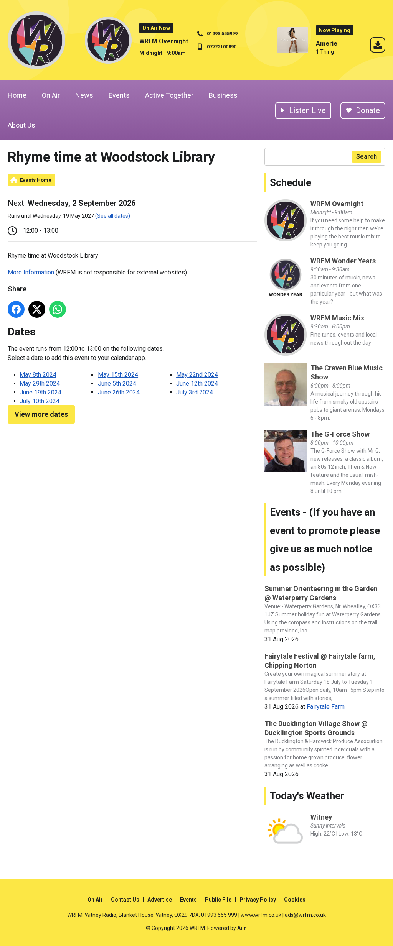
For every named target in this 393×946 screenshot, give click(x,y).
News (84, 95)
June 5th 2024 (117, 383)
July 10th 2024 (39, 401)
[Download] (377, 46)
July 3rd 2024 (194, 392)
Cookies (294, 900)
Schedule (290, 182)
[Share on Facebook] (16, 309)
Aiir (241, 928)
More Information (31, 272)
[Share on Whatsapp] (57, 309)
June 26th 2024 (119, 392)
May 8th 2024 (38, 374)
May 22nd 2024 (197, 374)
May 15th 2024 (118, 374)
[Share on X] (36, 309)
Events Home (35, 180)
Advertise (159, 900)
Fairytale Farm (326, 706)
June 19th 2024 (40, 392)
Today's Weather (307, 795)
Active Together (169, 95)
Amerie (326, 43)
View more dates (41, 414)
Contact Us (125, 900)
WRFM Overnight (163, 41)
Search (366, 156)
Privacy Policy (257, 900)
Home (17, 95)
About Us (21, 125)
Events (119, 95)
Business (223, 95)
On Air (51, 95)
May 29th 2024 (40, 383)
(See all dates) (112, 216)
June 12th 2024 (197, 383)
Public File (218, 900)
